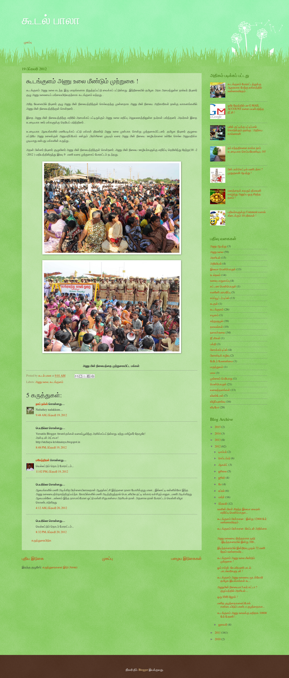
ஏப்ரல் (221, 491)
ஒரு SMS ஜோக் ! (227, 597)
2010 (218, 639)
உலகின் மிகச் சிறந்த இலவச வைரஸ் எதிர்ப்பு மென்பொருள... (238, 511)
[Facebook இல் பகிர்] (89, 376)
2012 (218, 446)
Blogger (143, 670)
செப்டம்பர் (224, 458)
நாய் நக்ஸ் (42, 404)
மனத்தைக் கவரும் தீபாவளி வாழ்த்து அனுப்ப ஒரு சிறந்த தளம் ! (244, 194)
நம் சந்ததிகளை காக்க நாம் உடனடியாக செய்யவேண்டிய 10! (247, 149)
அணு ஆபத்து (218, 246)
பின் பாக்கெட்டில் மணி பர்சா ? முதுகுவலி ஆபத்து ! (245, 171)
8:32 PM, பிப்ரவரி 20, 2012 (51, 532)
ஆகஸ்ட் (223, 465)
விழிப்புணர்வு (217, 401)
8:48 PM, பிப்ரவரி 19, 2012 (51, 447)
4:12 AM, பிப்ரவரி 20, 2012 (51, 508)
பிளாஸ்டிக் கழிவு (220, 355)
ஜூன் (222, 478)
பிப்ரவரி (223, 504)
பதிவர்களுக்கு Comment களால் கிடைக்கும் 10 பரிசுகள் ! (247, 213)
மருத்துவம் (216, 367)
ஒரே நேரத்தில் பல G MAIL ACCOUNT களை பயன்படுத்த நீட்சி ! (246, 108)
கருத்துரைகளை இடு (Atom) (60, 567)
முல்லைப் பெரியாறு (221, 378)
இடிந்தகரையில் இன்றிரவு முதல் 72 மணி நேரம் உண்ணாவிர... (241, 550)
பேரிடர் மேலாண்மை (221, 361)
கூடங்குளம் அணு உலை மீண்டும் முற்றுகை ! (236, 559)
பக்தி (213, 344)
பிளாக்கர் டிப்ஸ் (219, 350)
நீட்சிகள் (215, 338)
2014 (218, 433)
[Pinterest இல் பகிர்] (93, 376)
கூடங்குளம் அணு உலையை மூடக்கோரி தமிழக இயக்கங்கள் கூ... (240, 579)
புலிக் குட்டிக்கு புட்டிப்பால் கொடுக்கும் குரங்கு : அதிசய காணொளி (245, 130)
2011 (218, 632)
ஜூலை (222, 471)
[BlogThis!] (80, 376)
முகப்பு (28, 42)
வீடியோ (214, 407)
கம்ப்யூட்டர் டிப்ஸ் (219, 298)
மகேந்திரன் (43, 460)
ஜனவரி (223, 624)
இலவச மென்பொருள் (223, 269)
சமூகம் (214, 315)
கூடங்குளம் (56, 382)
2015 (218, 427)
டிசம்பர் (222, 452)
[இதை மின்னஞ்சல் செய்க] (76, 376)
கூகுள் (214, 304)
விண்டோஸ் (216, 396)
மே (220, 484)
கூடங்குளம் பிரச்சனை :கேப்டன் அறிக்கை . (242, 530)
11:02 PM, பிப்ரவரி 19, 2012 (52, 471)
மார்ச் (221, 497)
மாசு (212, 373)
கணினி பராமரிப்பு (220, 292)
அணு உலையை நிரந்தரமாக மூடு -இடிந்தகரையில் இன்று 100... (236, 540)
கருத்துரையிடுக (41, 540)
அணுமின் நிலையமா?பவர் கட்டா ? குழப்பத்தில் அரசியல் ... (237, 589)
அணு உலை (41, 382)
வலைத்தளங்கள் (220, 390)
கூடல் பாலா (51, 19)
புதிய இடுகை (33, 558)
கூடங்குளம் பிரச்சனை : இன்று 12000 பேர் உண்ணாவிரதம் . (242, 520)
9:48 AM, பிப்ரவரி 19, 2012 (51, 415)
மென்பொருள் (218, 384)
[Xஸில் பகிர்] (85, 376)
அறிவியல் (216, 263)
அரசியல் (215, 258)
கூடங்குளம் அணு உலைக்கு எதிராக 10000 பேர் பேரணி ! (242, 614)
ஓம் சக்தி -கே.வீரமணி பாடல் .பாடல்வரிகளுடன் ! (234, 569)
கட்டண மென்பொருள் (223, 286)
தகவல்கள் (216, 327)
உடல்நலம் (215, 275)
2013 (218, 440)
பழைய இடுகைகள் (186, 558)
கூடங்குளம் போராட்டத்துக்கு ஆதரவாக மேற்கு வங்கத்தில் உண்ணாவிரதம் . (245, 87)
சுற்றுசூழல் (216, 321)
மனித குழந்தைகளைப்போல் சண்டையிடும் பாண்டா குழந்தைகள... (241, 605)
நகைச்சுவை (217, 332)
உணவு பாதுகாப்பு (220, 281)
